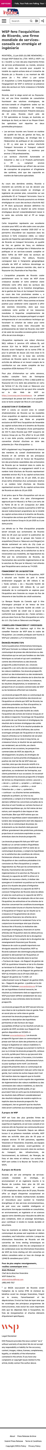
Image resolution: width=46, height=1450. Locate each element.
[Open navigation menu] (4, 21)
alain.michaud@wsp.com (12, 1279)
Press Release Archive (26, 1436)
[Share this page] (42, 21)
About (12, 1436)
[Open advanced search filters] (36, 20)
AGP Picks (5, 4)
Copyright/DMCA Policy (16, 1446)
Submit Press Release (14, 1441)
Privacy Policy (34, 1446)
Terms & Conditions (33, 1441)
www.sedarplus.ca (27, 986)
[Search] (31, 20)
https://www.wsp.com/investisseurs (17, 395)
